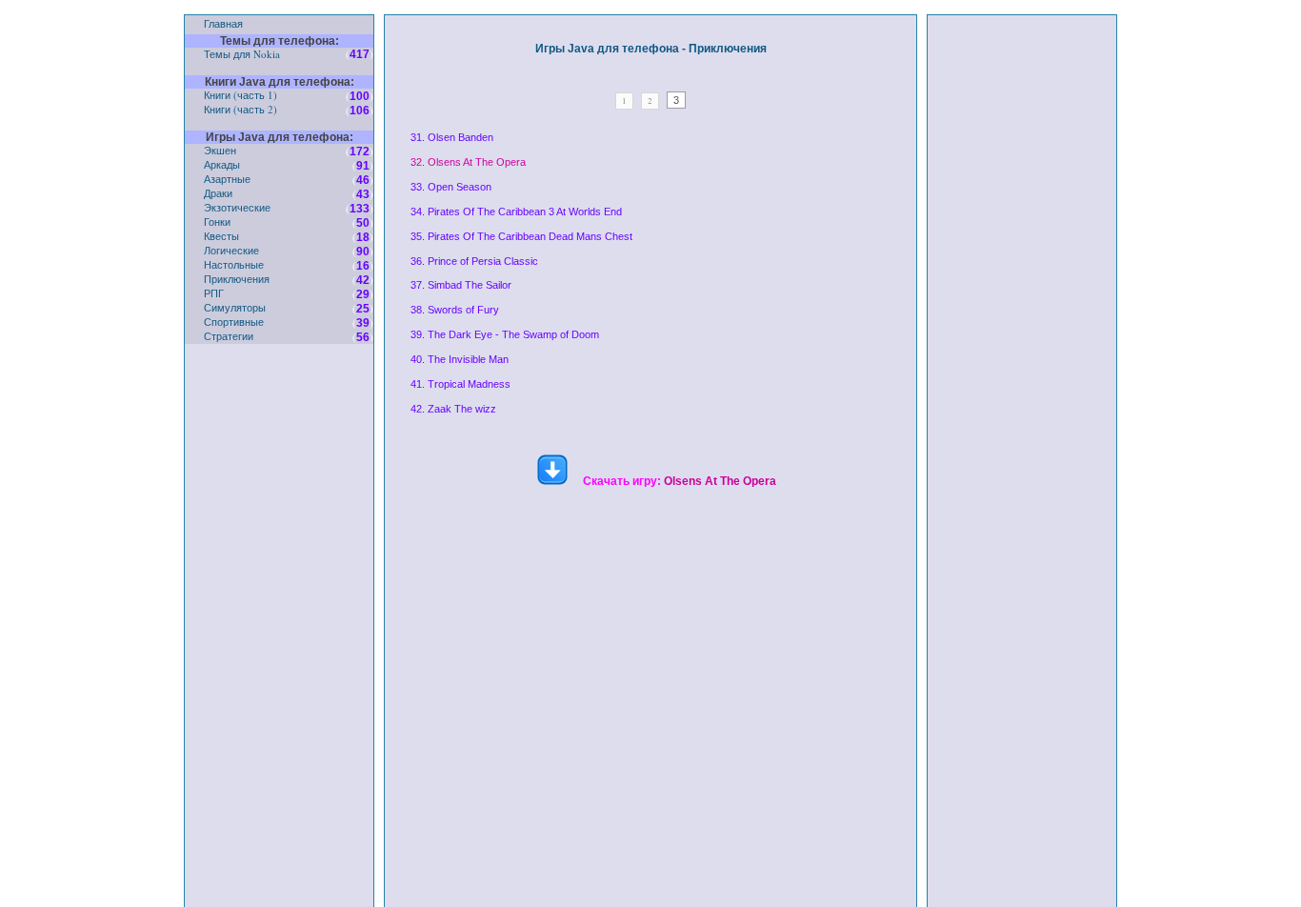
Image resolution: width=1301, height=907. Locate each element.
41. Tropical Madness (460, 384)
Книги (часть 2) (240, 109)
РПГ (214, 293)
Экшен (220, 150)
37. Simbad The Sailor (460, 285)
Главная (223, 23)
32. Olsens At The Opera (468, 162)
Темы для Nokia (242, 54)
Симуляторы (235, 307)
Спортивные (234, 321)
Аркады (222, 164)
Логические (231, 250)
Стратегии (228, 336)
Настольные (234, 264)
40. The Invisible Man (459, 359)
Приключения (237, 279)
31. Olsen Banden (451, 137)
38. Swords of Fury (454, 309)
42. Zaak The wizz (453, 408)
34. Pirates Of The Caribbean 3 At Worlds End (516, 211)
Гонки (217, 221)
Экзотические (237, 207)
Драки (218, 193)
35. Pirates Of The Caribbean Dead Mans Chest (521, 236)
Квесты (221, 236)
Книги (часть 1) (240, 95)
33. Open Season (450, 186)
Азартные (227, 178)
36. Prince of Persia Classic (474, 261)
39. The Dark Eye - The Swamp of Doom (504, 334)
